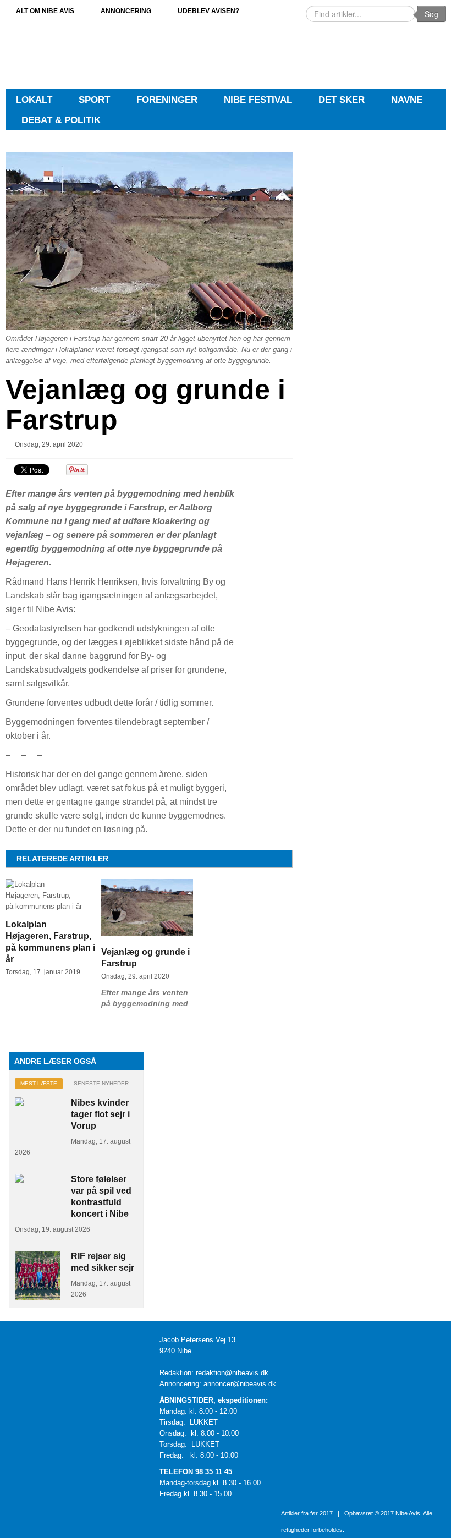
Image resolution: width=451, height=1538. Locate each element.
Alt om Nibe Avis (45, 10)
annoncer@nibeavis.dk (240, 1384)
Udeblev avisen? (208, 10)
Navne (406, 100)
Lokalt (34, 100)
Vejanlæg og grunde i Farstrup (145, 404)
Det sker (341, 100)
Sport (94, 100)
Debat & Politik (61, 120)
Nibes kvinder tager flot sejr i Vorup (100, 1114)
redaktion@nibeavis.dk (232, 1373)
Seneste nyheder (101, 1083)
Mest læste (38, 1083)
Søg (431, 13)
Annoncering (126, 10)
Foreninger (166, 100)
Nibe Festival (258, 100)
